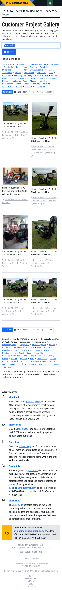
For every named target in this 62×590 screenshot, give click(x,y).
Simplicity (36, 84)
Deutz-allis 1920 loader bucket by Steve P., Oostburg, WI (15, 263)
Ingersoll (32, 78)
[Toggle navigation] (58, 3)
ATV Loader (7, 73)
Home (31, 576)
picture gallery (33, 401)
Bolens (18, 73)
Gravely (5, 78)
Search (10, 52)
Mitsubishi (44, 81)
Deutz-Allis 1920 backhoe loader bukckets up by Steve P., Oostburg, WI (44, 200)
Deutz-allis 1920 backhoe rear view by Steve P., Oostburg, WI (43, 263)
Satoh (18, 84)
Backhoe (33, 67)
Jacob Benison (51, 571)
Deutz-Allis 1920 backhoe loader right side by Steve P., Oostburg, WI (15, 135)
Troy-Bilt (46, 84)
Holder (14, 78)
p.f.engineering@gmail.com (22, 487)
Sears (26, 84)
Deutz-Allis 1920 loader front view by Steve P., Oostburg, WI (14, 311)
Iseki (41, 78)
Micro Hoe (6, 70)
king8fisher (35, 571)
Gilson (54, 75)
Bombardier (29, 73)
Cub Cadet (41, 73)
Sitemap (31, 581)
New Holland (7, 84)
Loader (24, 67)
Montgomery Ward (19, 81)
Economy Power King (23, 75)
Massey (33, 81)
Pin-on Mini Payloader (37, 64)
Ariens (52, 70)
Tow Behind (45, 67)
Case (51, 73)
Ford (37, 75)
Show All (22, 64)
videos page (22, 429)
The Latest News (31, 579)
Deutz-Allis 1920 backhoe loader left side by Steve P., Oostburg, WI (44, 311)
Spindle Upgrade (11, 67)
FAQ (31, 584)
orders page (25, 446)
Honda (23, 78)
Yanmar (19, 86)
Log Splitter (54, 64)
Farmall (45, 75)
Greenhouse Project (38, 70)
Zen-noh (28, 86)
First (18, 92)
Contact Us (31, 586)
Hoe (16, 70)
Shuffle (8, 92)
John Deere (51, 78)
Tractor (24, 70)
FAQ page (18, 505)
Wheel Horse (7, 86)
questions (33, 470)
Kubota (5, 81)
